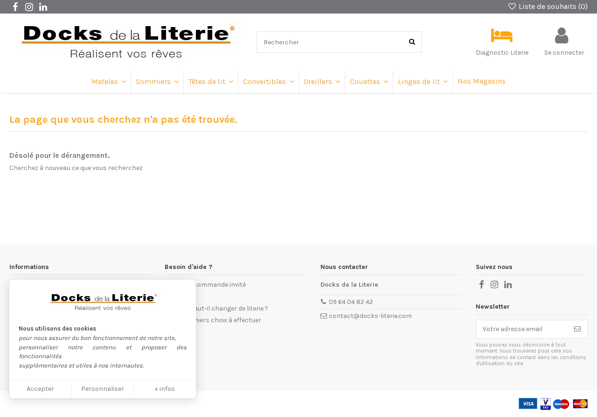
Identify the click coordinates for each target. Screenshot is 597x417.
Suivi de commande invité (208, 285)
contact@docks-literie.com (370, 316)
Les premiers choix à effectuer (215, 320)
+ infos (165, 389)
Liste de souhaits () (552, 6)
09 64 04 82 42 (351, 302)
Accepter (40, 389)
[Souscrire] (577, 329)
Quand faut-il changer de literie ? (219, 308)
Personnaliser (102, 389)
